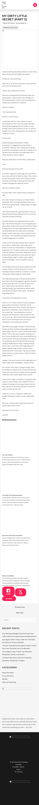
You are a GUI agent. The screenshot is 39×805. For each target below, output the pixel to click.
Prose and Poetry (8, 676)
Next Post (19, 613)
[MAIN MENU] (35, 5)
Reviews (5, 679)
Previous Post (20, 607)
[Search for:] (19, 620)
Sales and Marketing (9, 682)
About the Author (9, 23)
